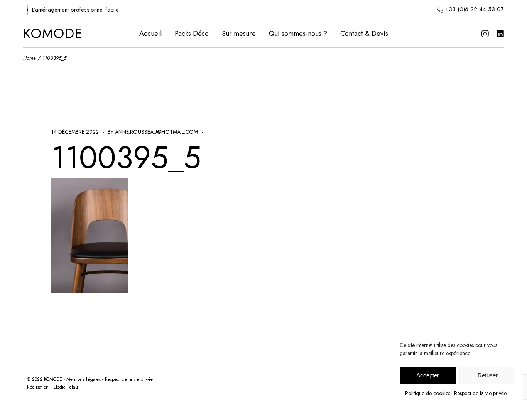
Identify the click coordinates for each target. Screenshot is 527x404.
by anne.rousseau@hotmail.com (153, 132)
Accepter (427, 375)
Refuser (488, 375)
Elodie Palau (65, 387)
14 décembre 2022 (75, 132)
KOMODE (53, 34)
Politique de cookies (427, 393)
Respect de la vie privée (480, 393)
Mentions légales (83, 379)
